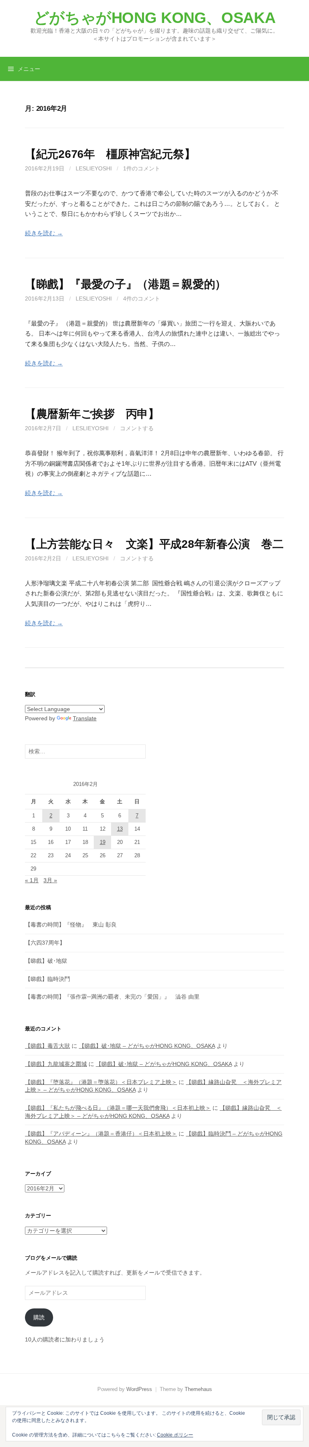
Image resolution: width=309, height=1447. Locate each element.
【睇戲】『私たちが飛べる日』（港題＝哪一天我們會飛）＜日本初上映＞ (118, 1108)
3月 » (50, 880)
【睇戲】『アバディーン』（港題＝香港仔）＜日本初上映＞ (101, 1133)
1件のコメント (141, 168)
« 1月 (32, 880)
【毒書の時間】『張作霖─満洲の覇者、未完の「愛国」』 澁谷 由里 (112, 996)
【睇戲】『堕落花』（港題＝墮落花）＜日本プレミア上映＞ (101, 1082)
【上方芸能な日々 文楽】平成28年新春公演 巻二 (154, 544)
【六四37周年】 (45, 942)
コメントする (137, 428)
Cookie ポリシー (175, 1435)
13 (120, 829)
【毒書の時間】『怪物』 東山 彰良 (71, 924)
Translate (85, 718)
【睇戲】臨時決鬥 (47, 979)
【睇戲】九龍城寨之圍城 (56, 1064)
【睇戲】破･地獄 (46, 961)
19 (102, 842)
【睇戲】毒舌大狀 (47, 1046)
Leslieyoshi (94, 168)
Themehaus (198, 1389)
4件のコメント (141, 298)
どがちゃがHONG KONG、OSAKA (154, 17)
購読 (39, 1317)
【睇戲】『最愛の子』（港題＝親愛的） (125, 284)
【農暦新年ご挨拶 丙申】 (92, 414)
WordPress (139, 1389)
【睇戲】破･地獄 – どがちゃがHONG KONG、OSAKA (147, 1046)
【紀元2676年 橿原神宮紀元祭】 (110, 154)
